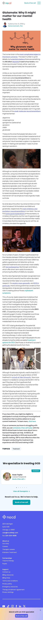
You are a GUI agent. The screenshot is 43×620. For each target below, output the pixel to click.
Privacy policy (7, 584)
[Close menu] (39, 3)
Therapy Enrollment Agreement (13, 590)
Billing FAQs (6, 578)
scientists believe (18, 59)
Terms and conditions (10, 581)
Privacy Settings (8, 592)
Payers (4, 564)
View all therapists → (21, 491)
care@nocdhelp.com (10, 533)
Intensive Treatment (9, 552)
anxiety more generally (21, 283)
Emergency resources (10, 587)
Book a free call (30, 3)
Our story (5, 544)
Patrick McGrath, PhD (15, 26)
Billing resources (8, 575)
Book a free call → (18, 479)
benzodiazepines (12, 267)
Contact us (6, 572)
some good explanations (15, 214)
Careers (5, 546)
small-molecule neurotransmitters (27, 111)
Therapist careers (8, 549)
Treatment (16, 449)
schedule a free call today (22, 428)
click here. (32, 421)
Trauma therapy (8, 561)
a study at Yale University (21, 377)
